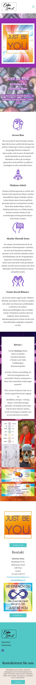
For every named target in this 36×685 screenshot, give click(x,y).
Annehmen (18, 682)
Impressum (6, 642)
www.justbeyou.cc (18, 580)
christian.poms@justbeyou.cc (18, 577)
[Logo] (9, 6)
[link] (9, 631)
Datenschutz (6, 645)
